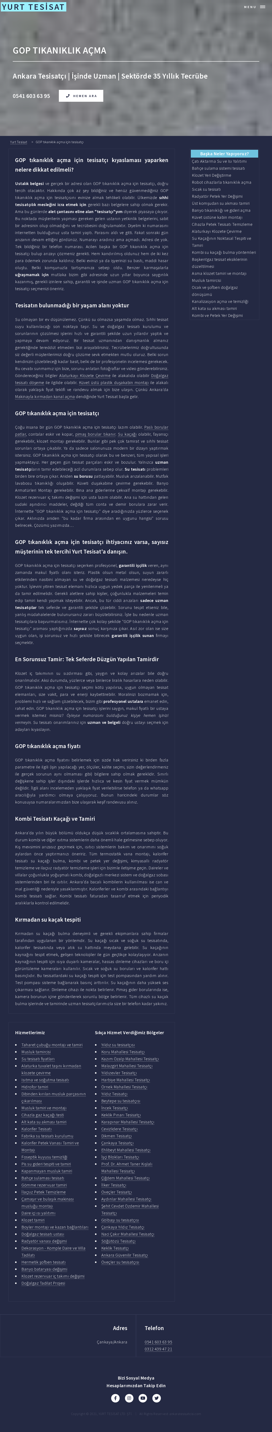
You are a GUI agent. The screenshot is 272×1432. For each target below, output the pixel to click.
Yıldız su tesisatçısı (118, 1044)
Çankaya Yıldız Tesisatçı (122, 1227)
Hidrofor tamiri (34, 1086)
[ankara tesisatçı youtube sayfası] (143, 1398)
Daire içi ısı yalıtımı (38, 1213)
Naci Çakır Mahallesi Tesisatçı (127, 1234)
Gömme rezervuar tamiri (44, 1185)
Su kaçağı (127, 434)
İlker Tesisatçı (113, 1185)
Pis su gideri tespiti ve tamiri (46, 1164)
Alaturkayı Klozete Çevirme (84, 375)
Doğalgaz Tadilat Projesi (43, 1283)
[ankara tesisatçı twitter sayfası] (156, 1398)
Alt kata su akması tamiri (44, 1121)
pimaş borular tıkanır (95, 434)
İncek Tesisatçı (114, 1107)
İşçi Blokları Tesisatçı (120, 1156)
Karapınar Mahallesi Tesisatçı (127, 1121)
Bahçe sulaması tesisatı (42, 1178)
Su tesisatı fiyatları (38, 1058)
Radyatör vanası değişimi (44, 1241)
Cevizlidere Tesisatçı (119, 1128)
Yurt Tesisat (18, 142)
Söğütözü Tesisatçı (118, 1241)
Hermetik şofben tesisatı (43, 1262)
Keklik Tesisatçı (115, 1248)
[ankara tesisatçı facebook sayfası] (115, 1398)
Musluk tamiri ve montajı (44, 1107)
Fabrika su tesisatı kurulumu (47, 1135)
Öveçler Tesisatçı (116, 1192)
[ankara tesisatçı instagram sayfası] (129, 1398)
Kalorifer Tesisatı (36, 1128)
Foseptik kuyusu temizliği (44, 1156)
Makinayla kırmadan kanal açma (45, 396)
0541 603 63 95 (158, 1341)
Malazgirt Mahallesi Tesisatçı (127, 1065)
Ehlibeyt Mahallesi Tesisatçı (126, 1149)
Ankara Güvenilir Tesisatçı (124, 1255)
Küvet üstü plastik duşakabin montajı (114, 382)
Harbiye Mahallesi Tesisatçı (125, 1079)
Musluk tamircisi (36, 1051)
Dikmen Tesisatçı (116, 1135)
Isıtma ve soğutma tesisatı (45, 1079)
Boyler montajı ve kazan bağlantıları (54, 1227)
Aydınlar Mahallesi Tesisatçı (126, 1199)
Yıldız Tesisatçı (114, 1093)
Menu (250, 7)
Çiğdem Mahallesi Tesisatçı (125, 1178)
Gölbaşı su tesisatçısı (120, 1220)
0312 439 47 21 (158, 1349)
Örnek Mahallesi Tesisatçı (124, 1086)
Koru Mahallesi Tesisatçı (123, 1051)
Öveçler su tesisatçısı (120, 1262)
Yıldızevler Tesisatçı (119, 1072)
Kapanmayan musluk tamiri (46, 1171)
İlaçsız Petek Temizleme (43, 1192)
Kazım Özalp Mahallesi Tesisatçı (130, 1058)
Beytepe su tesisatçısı (120, 1100)
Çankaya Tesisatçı (117, 1142)
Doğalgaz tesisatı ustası (42, 1234)
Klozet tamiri (33, 1220)
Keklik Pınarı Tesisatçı (121, 1114)
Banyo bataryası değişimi (44, 1269)
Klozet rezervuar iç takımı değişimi (53, 1276)
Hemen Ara (85, 96)
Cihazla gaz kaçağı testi (42, 1114)
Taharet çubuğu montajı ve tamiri (51, 1044)
